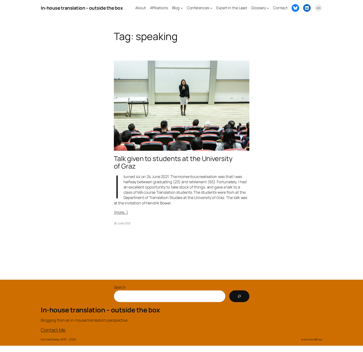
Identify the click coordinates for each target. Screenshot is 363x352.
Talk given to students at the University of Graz (173, 162)
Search (120, 287)
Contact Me (53, 330)
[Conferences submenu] (211, 8)
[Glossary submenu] (268, 8)
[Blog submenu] (182, 8)
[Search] (239, 296)
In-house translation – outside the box (82, 8)
